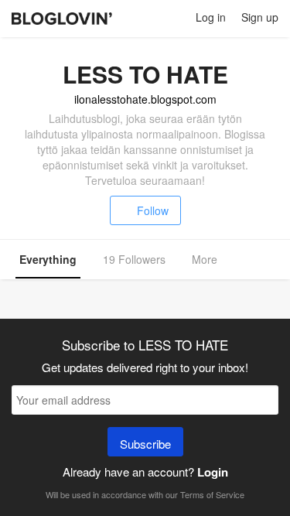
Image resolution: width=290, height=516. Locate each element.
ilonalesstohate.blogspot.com (145, 99)
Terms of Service (212, 494)
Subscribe (145, 444)
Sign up (259, 17)
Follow (153, 210)
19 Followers (134, 259)
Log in (211, 17)
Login (212, 471)
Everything (48, 259)
